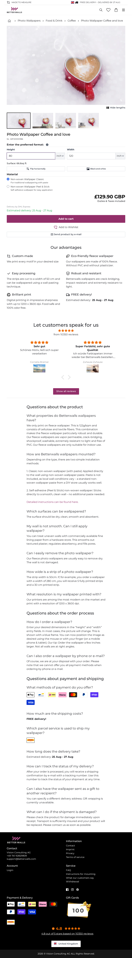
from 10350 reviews (66, 334)
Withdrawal (72, 881)
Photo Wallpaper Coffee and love (102, 20)
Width (70, 149)
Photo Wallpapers (29, 20)
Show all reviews (66, 391)
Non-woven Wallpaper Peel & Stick (32, 188)
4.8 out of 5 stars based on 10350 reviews (67, 933)
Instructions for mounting (80, 874)
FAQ (68, 870)
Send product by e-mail (67, 234)
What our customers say (80, 877)
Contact (70, 845)
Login (10, 870)
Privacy (70, 853)
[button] (19, 121)
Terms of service (75, 857)
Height (11, 149)
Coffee (72, 20)
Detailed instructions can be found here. (52, 501)
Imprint (70, 849)
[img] (66, 331)
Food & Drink (54, 20)
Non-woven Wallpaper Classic (29, 181)
